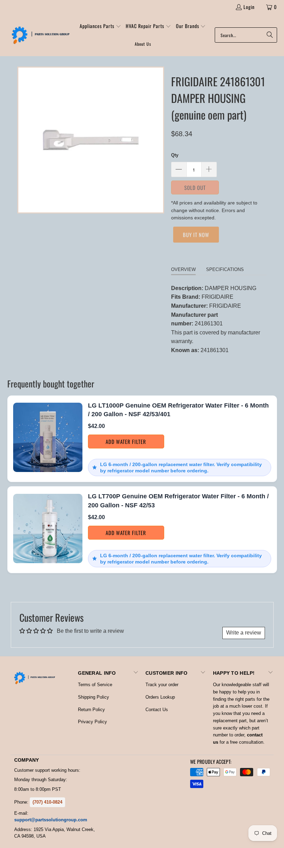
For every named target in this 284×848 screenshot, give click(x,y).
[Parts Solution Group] (39, 35)
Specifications (225, 269)
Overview (183, 269)
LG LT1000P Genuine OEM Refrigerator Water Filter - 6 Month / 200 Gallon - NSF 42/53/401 (178, 410)
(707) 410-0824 (47, 802)
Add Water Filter (126, 441)
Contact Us (156, 709)
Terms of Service (95, 684)
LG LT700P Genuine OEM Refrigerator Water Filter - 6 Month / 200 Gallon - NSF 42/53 (178, 501)
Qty (174, 155)
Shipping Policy (93, 697)
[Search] (268, 35)
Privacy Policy (92, 721)
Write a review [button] (243, 633)
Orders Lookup (160, 697)
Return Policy (91, 709)
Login (249, 6)
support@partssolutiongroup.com (50, 819)
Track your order (161, 684)
